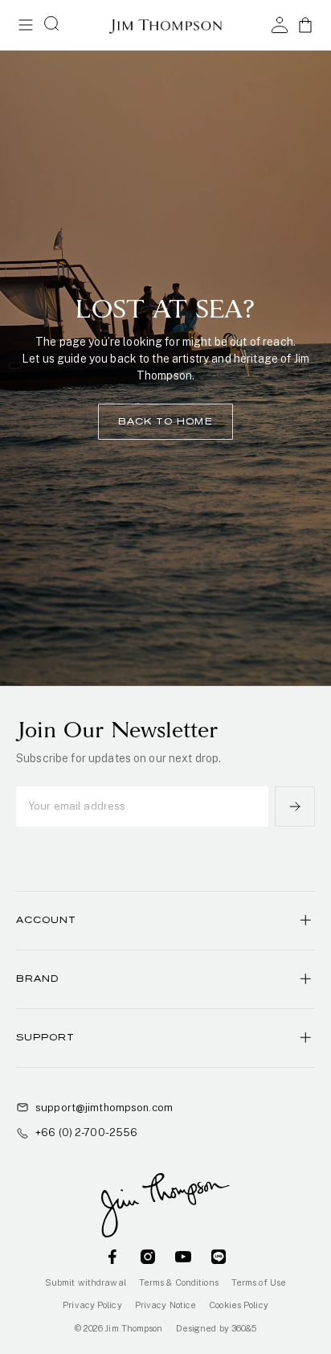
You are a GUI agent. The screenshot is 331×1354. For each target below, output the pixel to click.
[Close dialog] (307, 571)
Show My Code (165, 723)
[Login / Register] (279, 25)
